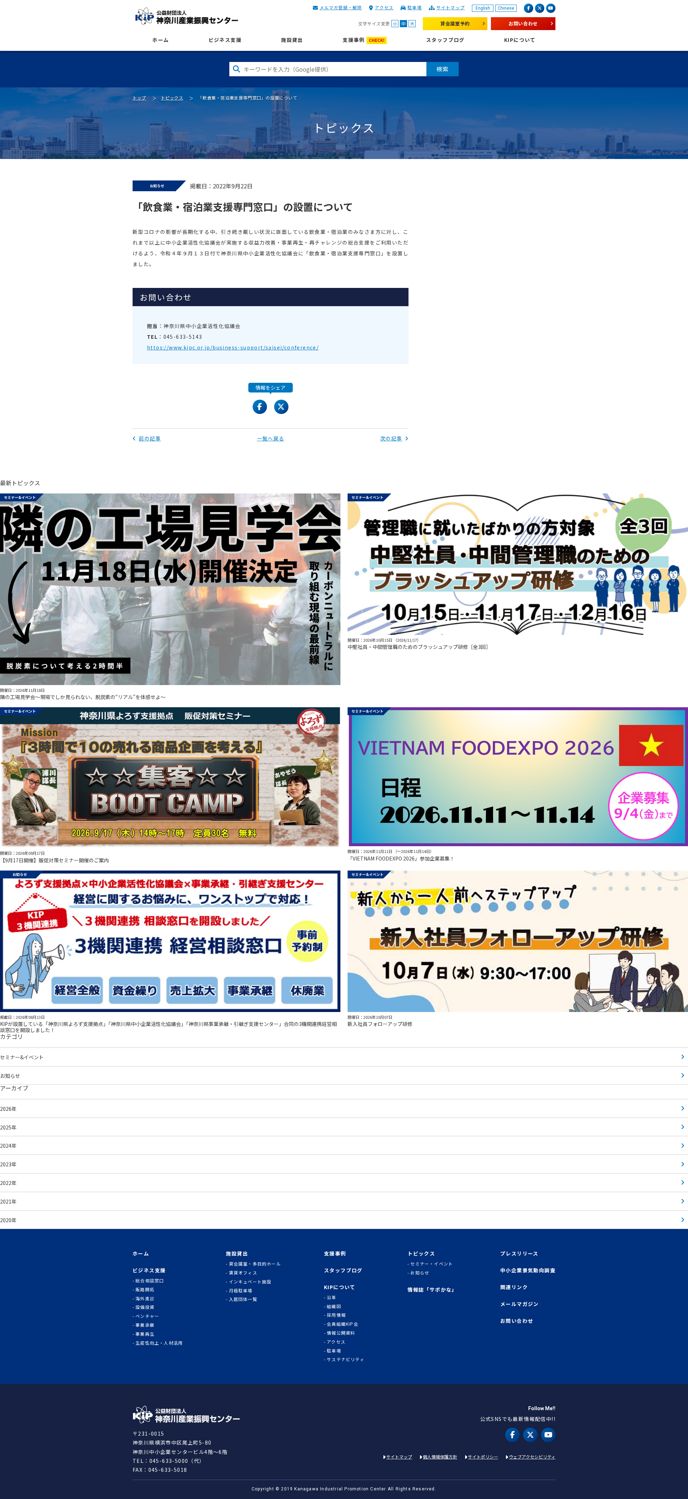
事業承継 (144, 1325)
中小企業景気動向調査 (527, 1270)
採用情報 (336, 1315)
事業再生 (144, 1334)
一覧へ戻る (271, 438)
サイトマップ (450, 7)
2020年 (8, 1220)
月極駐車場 (241, 1290)
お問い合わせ (523, 23)
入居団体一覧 (243, 1299)
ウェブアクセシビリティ (532, 1457)
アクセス (384, 7)
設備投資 (144, 1307)
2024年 (8, 1145)
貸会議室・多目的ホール (255, 1264)
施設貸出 (292, 40)
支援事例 (363, 40)
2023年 (8, 1164)
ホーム (160, 40)
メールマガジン (519, 1304)
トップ (139, 98)
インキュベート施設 (250, 1281)
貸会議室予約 (455, 23)
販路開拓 (144, 1289)
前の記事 (150, 438)
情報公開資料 (341, 1333)
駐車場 (414, 7)
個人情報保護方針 (440, 1457)
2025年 (8, 1127)
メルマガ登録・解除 (341, 7)
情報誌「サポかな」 (432, 1290)
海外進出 (144, 1298)
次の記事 (391, 438)
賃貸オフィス (243, 1273)
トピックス (172, 98)
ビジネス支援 (225, 40)
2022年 (8, 1182)
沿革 (331, 1297)
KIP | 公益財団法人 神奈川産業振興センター (186, 16)
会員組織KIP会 (342, 1324)
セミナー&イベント (22, 1057)
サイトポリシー (483, 1457)
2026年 (8, 1108)
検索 (442, 68)
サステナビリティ (345, 1359)
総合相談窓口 (149, 1280)
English (483, 8)
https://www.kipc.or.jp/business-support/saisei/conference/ (233, 347)
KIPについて (520, 40)
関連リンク (514, 1287)
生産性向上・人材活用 (159, 1343)
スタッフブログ (445, 40)
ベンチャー (147, 1316)
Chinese (506, 8)
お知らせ (10, 1075)
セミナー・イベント (431, 1264)
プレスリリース (519, 1253)
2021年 (8, 1201)
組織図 (334, 1306)
